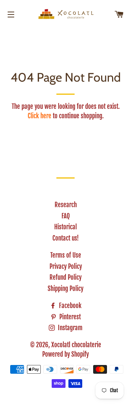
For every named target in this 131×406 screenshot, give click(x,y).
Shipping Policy (65, 288)
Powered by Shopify (65, 354)
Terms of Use (65, 255)
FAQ (65, 216)
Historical (65, 227)
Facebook (69, 305)
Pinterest (69, 317)
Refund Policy (65, 277)
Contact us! (65, 238)
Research (66, 205)
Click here (39, 116)
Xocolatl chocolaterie (76, 345)
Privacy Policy (65, 266)
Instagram (69, 328)
